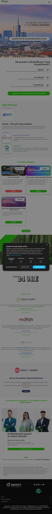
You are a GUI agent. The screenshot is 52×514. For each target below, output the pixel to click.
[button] (11, 267)
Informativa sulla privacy (15, 255)
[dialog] (26, 257)
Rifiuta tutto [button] (25, 267)
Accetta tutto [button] (39, 267)
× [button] (47, 244)
